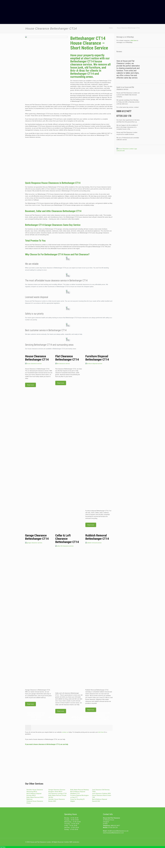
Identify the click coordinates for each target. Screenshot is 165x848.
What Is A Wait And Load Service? (80, 718)
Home (111, 28)
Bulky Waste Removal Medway (79, 789)
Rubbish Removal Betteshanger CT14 (97, 537)
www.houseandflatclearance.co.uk (113, 833)
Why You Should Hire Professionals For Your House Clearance (36, 716)
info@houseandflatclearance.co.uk (117, 831)
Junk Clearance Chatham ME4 (101, 793)
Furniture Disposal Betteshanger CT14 (97, 357)
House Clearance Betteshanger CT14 (128, 28)
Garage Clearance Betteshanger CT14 (37, 537)
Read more (30, 385)
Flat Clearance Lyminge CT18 (57, 793)
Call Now (2, 847)
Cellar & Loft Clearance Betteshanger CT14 (67, 539)
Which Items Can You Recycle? (58, 718)
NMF (70, 842)
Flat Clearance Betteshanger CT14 (67, 357)
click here (101, 732)
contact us (65, 732)
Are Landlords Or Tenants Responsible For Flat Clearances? (102, 716)
